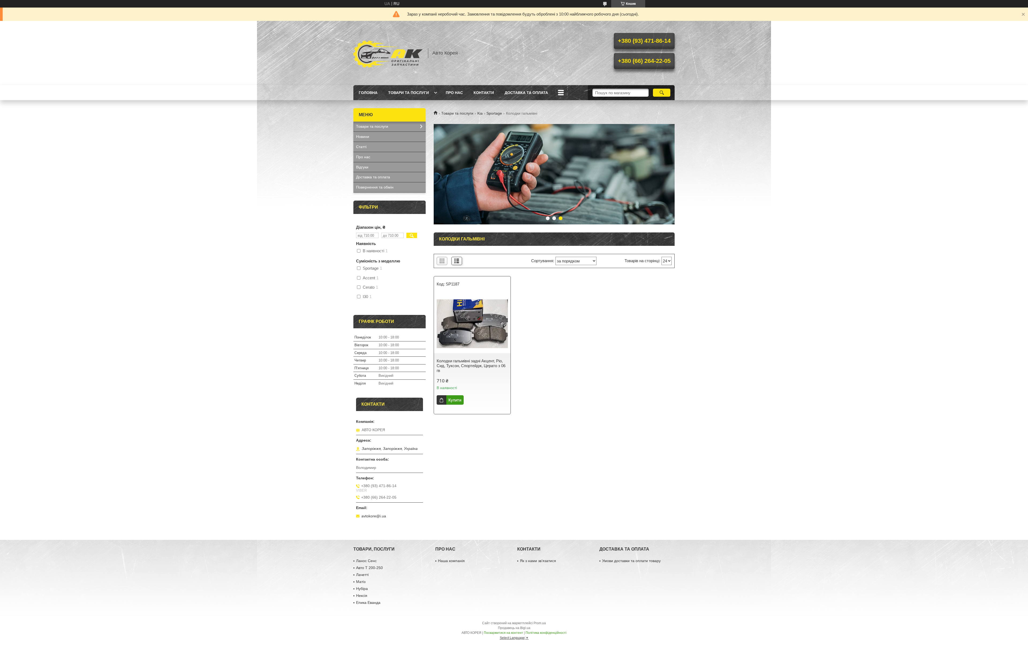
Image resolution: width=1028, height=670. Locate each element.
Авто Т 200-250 (369, 568)
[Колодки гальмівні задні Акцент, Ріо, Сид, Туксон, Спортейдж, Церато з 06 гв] (472, 323)
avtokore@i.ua (373, 516)
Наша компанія (451, 561)
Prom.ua (540, 623)
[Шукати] (661, 93)
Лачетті (362, 575)
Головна (368, 93)
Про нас (454, 93)
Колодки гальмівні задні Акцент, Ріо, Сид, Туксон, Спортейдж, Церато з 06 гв (471, 366)
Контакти (484, 93)
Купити (454, 400)
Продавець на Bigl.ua (514, 628)
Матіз (360, 581)
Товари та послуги (408, 93)
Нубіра (362, 588)
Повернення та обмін (375, 187)
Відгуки (362, 167)
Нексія (361, 595)
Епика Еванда (368, 602)
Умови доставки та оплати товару (631, 561)
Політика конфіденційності (546, 633)
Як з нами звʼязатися (538, 561)
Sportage (494, 113)
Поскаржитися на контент (503, 633)
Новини (362, 136)
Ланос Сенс (366, 561)
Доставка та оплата (526, 93)
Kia (480, 113)
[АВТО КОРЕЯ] (388, 53)
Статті (361, 147)
